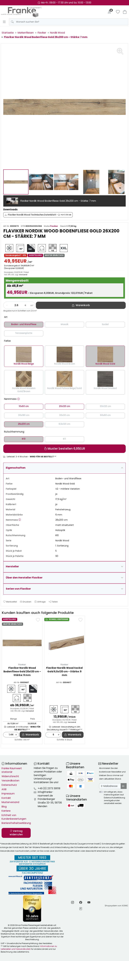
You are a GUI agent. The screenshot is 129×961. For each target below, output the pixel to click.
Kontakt (6, 798)
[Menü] (4, 21)
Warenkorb (32, 734)
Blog (4, 806)
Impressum (8, 793)
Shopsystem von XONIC (116, 905)
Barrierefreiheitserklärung (16, 823)
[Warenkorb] (124, 11)
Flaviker (54, 226)
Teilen (55, 601)
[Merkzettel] (117, 11)
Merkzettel (11, 601)
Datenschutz (9, 785)
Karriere (6, 810)
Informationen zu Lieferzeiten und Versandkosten (29, 947)
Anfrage (41, 601)
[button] (18, 399)
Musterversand (10, 802)
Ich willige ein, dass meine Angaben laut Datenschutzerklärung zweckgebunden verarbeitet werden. (114, 797)
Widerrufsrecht (10, 776)
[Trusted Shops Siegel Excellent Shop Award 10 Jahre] (32, 908)
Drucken (27, 601)
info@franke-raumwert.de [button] (45, 793)
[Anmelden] (109, 11)
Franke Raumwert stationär (12, 770)
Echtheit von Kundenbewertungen (14, 817)
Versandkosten (10, 780)
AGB (4, 789)
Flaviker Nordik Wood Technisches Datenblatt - (39, 214)
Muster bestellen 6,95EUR (66, 448)
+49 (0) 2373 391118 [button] (49, 788)
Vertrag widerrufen (16, 832)
